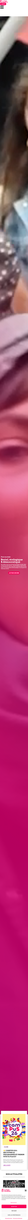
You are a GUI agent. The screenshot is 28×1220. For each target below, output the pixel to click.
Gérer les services (14, 1202)
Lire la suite (6, 1165)
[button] (25, 1190)
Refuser (14, 1210)
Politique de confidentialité (17, 1218)
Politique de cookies (8, 1218)
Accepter (14, 1206)
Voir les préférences (14, 1215)
